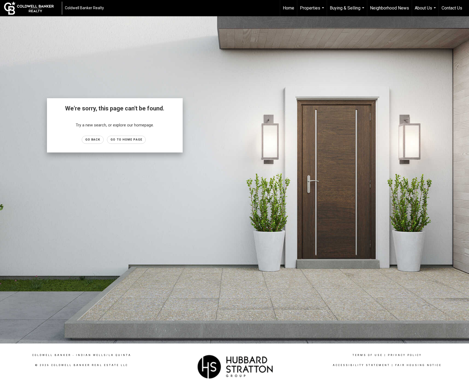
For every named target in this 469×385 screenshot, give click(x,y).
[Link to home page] (31, 8)
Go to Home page (126, 139)
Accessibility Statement (361, 365)
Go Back (92, 139)
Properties (312, 10)
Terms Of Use (368, 355)
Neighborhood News (389, 8)
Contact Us (452, 8)
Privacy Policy (405, 355)
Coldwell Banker (51, 355)
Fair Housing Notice (418, 365)
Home (288, 8)
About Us (426, 10)
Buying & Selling (348, 10)
